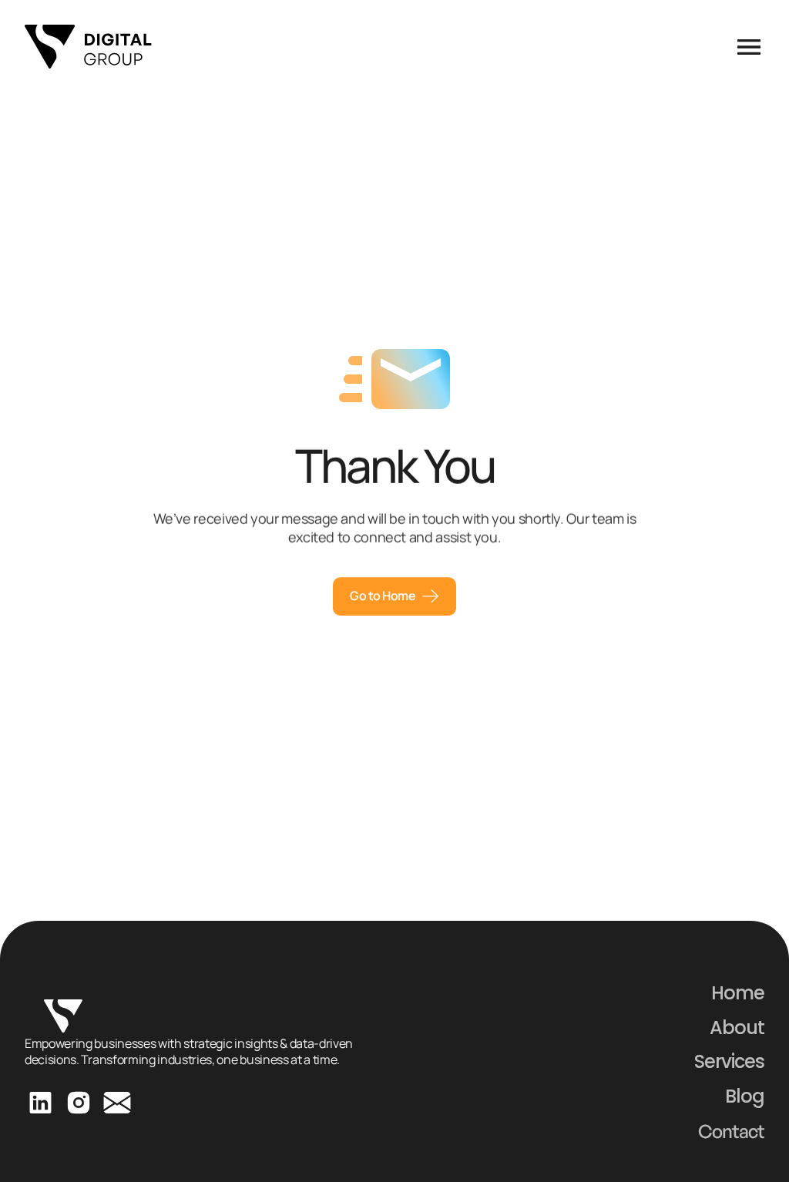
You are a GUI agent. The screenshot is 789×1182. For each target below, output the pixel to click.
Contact (731, 1131)
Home (737, 993)
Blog (744, 1096)
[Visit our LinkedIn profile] (40, 1102)
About (737, 1027)
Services (729, 1061)
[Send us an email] (117, 1102)
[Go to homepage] (88, 47)
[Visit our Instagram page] (78, 1102)
